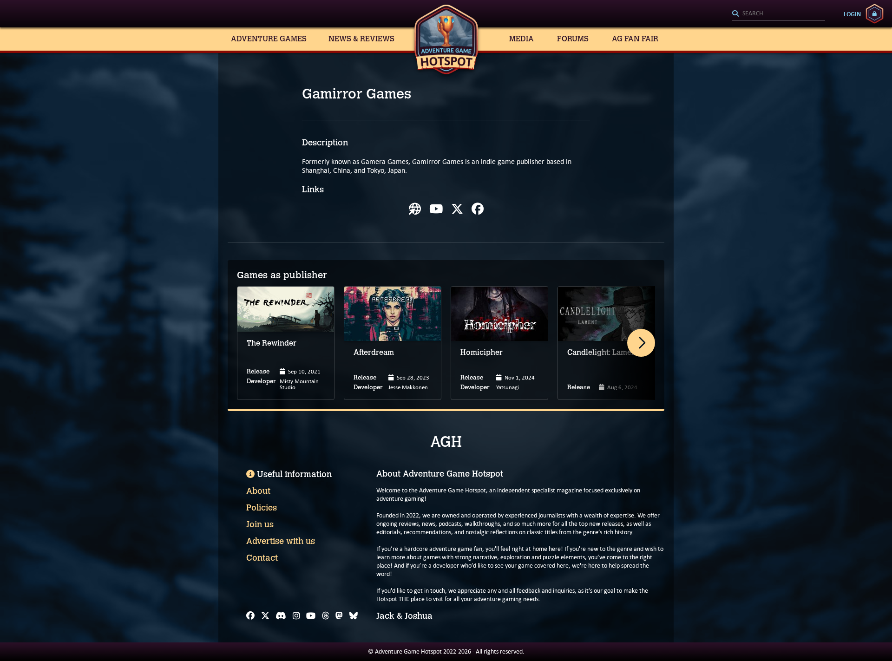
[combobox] (778, 14)
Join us (260, 524)
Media (521, 38)
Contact (262, 558)
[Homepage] (415, 209)
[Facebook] (478, 209)
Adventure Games (269, 38)
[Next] (641, 343)
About (258, 491)
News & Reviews (361, 38)
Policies (261, 508)
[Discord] (280, 616)
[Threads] (325, 616)
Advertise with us (280, 541)
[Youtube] (436, 209)
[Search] (778, 14)
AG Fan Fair (635, 38)
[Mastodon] (339, 616)
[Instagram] (296, 616)
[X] (457, 209)
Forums (573, 38)
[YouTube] (310, 616)
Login (852, 14)
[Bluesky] (353, 616)
